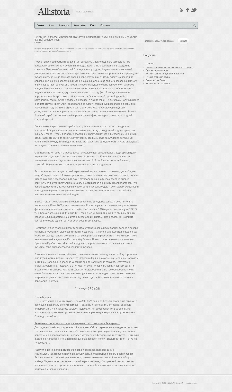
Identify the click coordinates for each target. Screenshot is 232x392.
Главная (40, 25)
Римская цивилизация (157, 70)
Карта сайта (79, 25)
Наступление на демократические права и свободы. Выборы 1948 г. (74, 349)
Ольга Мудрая (42, 297)
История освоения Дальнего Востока (165, 73)
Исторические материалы (159, 83)
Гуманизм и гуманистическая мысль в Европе (169, 67)
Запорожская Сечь (155, 80)
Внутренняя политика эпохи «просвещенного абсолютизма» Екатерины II (77, 323)
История (37, 48)
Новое (51, 25)
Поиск (93, 25)
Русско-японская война (158, 77)
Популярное (64, 25)
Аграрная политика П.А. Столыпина (58, 48)
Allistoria (53, 11)
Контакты (105, 25)
